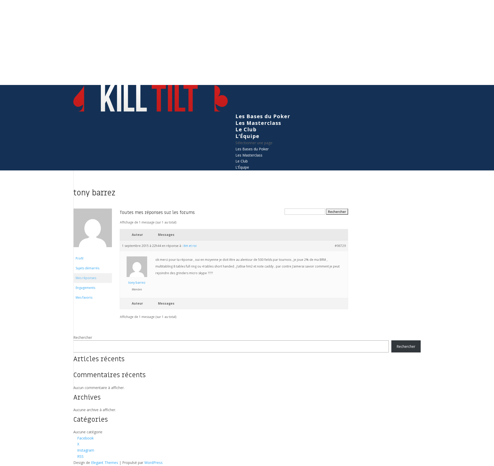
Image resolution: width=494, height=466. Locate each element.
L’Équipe (247, 136)
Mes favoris (84, 297)
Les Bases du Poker (262, 116)
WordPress (153, 462)
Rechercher (82, 337)
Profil (79, 258)
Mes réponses (86, 278)
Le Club (246, 129)
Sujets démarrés (87, 268)
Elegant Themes (104, 462)
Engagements (85, 288)
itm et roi (190, 246)
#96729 (340, 246)
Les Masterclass (258, 122)
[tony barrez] (92, 251)
